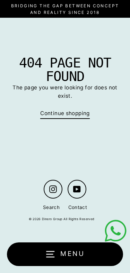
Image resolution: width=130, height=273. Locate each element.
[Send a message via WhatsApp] (116, 231)
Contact (77, 207)
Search (51, 207)
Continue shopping (65, 113)
